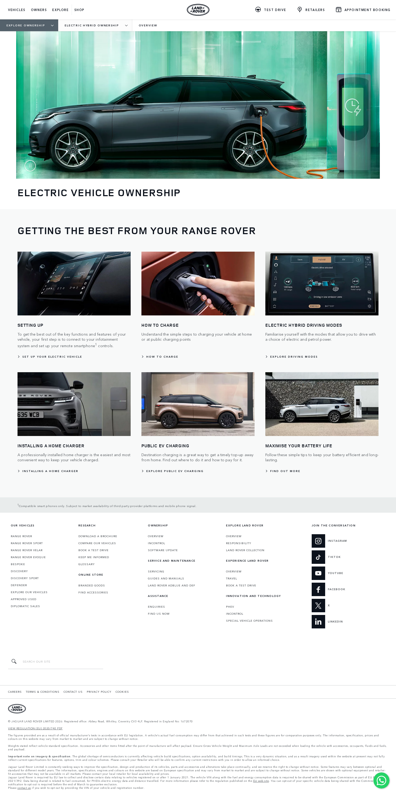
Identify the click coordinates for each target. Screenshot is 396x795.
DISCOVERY (19, 571)
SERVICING (156, 571)
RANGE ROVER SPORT (27, 543)
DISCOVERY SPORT (25, 578)
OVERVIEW (156, 536)
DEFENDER (19, 585)
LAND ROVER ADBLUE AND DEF (171, 585)
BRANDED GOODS (91, 585)
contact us (24, 788)
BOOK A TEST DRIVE (93, 550)
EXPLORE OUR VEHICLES (29, 592)
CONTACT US (73, 692)
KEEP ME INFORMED (93, 557)
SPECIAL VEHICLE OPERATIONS (249, 620)
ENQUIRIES (156, 606)
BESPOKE (18, 564)
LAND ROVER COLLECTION (245, 550)
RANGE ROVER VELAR (27, 550)
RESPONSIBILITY (238, 543)
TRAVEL (231, 578)
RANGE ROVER (21, 536)
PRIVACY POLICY (99, 692)
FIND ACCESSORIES (93, 592)
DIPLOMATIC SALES (25, 606)
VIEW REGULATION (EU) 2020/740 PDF (35, 728)
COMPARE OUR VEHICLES (97, 543)
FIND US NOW (159, 613)
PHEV (230, 606)
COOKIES (122, 692)
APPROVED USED (23, 599)
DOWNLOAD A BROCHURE (97, 536)
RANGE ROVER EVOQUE (28, 557)
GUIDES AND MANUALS (166, 578)
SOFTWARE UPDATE (163, 550)
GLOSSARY (86, 564)
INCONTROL (156, 543)
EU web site (261, 781)
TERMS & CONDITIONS (43, 692)
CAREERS (15, 692)
